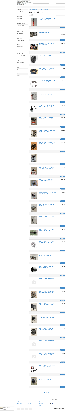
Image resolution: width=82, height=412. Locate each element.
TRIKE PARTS (19, 69)
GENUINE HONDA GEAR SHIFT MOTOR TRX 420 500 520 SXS (46, 118)
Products (19, 6)
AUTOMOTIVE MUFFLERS (21, 55)
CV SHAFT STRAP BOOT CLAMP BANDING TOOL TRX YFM (47, 19)
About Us (23, 6)
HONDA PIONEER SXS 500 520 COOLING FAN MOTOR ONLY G (46, 316)
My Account (18, 399)
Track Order (18, 401)
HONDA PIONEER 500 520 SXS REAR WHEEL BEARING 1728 (46, 242)
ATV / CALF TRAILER (20, 53)
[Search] (48, 3)
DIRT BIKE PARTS (19, 18)
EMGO (18, 58)
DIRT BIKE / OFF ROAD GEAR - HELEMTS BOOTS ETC (21, 26)
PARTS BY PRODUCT (20, 65)
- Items (60, 2)
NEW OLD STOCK (19, 38)
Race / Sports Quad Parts (20, 40)
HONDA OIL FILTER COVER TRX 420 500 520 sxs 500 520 (46, 205)
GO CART (18, 60)
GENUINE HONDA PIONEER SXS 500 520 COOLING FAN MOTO (47, 143)
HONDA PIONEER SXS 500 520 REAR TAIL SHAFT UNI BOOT (46, 378)
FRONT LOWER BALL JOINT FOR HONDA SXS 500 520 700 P (47, 106)
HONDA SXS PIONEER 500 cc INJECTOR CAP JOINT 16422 (46, 155)
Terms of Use (40, 399)
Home (30, 9)
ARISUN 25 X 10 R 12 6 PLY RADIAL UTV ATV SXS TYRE (45, 56)
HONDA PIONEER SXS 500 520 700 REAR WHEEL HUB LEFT (46, 291)
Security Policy (41, 405)
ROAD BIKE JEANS (20, 48)
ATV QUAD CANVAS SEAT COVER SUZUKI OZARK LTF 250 (7, 408)
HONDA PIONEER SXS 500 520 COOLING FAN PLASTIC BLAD (46, 329)
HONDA (41, 9)
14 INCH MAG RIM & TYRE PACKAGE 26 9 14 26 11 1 (45, 31)
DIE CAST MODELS (20, 33)
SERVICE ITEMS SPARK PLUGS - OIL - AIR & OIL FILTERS (22, 42)
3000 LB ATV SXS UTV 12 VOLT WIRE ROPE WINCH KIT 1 (46, 44)
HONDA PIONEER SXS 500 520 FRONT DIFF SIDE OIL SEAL (46, 341)
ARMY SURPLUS (19, 51)
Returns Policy (19, 77)
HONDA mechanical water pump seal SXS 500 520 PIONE (47, 192)
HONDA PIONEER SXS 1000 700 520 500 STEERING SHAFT (46, 254)
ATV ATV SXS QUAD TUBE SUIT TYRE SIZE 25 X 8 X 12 (46, 68)
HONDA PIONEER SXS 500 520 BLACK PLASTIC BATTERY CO (46, 304)
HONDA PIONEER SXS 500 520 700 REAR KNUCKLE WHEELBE (46, 279)
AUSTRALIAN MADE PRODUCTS (21, 23)
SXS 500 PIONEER (45, 9)
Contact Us (26, 6)
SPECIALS (18, 44)
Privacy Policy (41, 401)
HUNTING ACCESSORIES (20, 36)
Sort (54, 14)
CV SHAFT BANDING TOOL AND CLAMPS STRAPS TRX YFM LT (46, 93)
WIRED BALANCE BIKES (20, 71)
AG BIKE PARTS (19, 16)
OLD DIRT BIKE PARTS (20, 62)
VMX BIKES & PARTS (20, 46)
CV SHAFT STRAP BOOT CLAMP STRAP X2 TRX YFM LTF (47, 81)
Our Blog (29, 401)
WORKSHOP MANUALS (20, 29)
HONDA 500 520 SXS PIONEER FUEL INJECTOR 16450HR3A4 (46, 168)
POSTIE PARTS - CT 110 (20, 21)
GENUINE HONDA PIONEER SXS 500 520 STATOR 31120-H (47, 130)
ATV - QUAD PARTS (20, 11)
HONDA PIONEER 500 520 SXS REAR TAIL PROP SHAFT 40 (46, 229)
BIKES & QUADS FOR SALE (21, 31)
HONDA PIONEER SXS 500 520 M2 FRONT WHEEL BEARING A (47, 366)
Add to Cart (62, 27)
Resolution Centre (19, 403)
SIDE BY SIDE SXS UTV (20, 14)
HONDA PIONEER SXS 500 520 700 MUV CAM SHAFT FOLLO (46, 267)
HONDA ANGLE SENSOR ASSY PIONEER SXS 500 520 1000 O (46, 180)
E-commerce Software (56, 410)
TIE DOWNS (19, 67)
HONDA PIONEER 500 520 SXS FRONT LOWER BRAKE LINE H (46, 217)
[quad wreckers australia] (24, 2)
